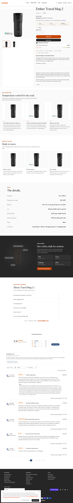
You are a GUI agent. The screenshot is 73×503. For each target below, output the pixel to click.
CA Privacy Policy (52, 477)
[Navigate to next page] (45, 460)
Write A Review (55, 344)
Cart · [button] (69, 2)
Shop (27, 2)
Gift (39, 2)
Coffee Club (33, 2)
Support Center (29, 477)
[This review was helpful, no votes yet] (63, 414)
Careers (28, 482)
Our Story (28, 476)
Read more (39, 382)
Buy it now (48, 40)
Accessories (7, 477)
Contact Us (28, 483)
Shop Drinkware (7, 474)
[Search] (56, 2)
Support (60, 2)
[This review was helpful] (63, 398)
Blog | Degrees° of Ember (31, 474)
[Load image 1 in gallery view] (6, 44)
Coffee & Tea (7, 476)
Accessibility (51, 476)
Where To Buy (7, 480)
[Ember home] (5, 3)
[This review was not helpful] (65, 443)
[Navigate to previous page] (28, 460)
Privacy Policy (51, 479)
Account (65, 2)
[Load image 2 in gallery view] (14, 44)
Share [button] (38, 84)
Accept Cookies (35, 500)
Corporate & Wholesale (9, 482)
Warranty (28, 480)
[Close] (39, 491)
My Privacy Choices (26, 500)
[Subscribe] (23, 489)
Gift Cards (6, 479)
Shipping (38, 18)
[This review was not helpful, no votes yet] (65, 398)
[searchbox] (10, 367)
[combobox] (22, 368)
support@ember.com (43, 320)
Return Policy (29, 479)
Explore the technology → (44, 268)
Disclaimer (50, 474)
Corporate (44, 2)
